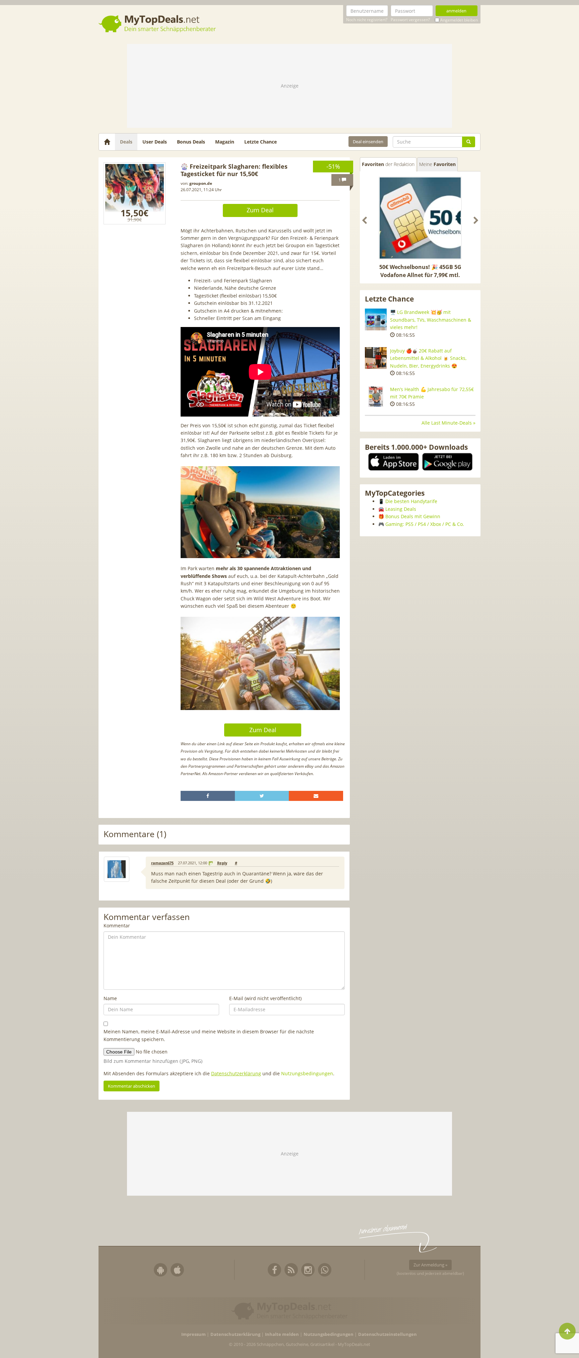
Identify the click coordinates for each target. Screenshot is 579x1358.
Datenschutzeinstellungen (387, 1334)
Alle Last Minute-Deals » (448, 423)
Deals (126, 142)
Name (110, 998)
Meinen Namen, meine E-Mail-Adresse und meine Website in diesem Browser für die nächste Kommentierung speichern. (209, 1035)
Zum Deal (260, 210)
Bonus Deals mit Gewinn (412, 516)
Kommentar (117, 925)
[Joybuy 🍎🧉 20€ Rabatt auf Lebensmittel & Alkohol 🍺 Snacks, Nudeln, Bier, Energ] (376, 358)
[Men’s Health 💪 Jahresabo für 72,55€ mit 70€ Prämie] (376, 397)
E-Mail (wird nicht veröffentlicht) (265, 998)
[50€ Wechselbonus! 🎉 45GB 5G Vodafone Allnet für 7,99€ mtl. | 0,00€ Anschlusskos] (420, 218)
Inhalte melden (282, 1334)
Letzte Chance (260, 142)
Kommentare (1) (135, 834)
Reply (222, 863)
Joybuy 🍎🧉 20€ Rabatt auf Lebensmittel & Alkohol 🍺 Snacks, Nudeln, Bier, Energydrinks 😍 (428, 358)
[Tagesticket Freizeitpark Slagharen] (134, 193)
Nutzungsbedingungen (307, 1073)
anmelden (456, 11)
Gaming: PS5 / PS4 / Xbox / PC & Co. (424, 524)
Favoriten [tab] (388, 164)
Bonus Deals (191, 142)
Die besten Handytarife (411, 501)
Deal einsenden (368, 142)
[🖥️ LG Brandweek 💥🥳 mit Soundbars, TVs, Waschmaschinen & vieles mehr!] (376, 319)
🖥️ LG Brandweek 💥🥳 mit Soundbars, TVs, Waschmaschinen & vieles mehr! (430, 319)
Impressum (193, 1334)
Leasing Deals (400, 509)
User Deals (154, 142)
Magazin (224, 142)
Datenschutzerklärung (236, 1073)
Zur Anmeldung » (430, 1265)
